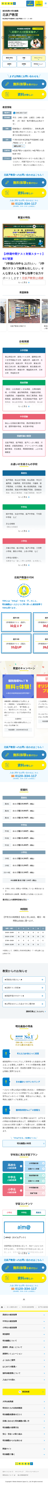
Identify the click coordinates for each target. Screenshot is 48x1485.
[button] (45, 3)
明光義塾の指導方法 (11, 1427)
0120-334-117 (26, 203)
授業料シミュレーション (12, 1354)
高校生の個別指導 (10, 1315)
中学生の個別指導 (10, 1321)
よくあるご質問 (9, 1360)
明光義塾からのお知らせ (12, 1440)
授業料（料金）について (12, 1347)
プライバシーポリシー (32, 1471)
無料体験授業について (11, 1373)
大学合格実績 (8, 1401)
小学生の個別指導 (10, 1328)
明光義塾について (10, 1341)
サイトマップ (19, 1471)
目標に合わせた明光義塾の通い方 (16, 1421)
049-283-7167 (21, 113)
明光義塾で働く (9, 1454)
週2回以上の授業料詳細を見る (15, 900)
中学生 (24, 1212)
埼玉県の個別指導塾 (28, 1307)
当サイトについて (8, 1471)
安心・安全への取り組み (12, 1434)
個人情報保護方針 (23, 1475)
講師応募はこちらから (35, 1011)
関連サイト (7, 1449)
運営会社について (8, 1475)
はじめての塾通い (10, 1367)
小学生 (9, 1212)
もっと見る (22, 282)
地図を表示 (18, 146)
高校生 (38, 1212)
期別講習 (6, 1334)
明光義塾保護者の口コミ (12, 1414)
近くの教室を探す (12, 1307)
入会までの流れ (9, 1380)
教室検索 (25, 1392)
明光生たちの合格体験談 (12, 1408)
